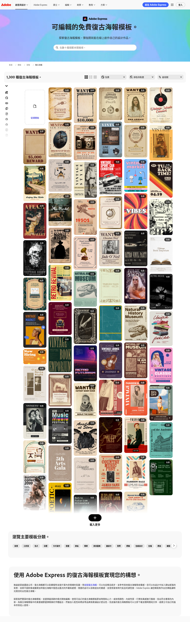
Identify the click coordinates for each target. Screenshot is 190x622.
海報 (28, 65)
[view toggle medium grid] (90, 77)
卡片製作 (56, 546)
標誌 (159, 546)
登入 (180, 4)
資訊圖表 (96, 546)
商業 (79, 4)
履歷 (6, 167)
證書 (67, 546)
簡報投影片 (6, 162)
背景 (16, 546)
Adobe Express (40, 4)
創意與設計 (20, 4)
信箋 (150, 546)
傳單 (6, 130)
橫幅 (6, 103)
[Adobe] (6, 4)
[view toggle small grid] (86, 77)
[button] (172, 4)
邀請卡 (6, 146)
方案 (103, 4)
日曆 (45, 546)
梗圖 (168, 546)
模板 (19, 65)
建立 (55, 4)
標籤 (128, 546)
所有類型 (6, 98)
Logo (6, 151)
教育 (91, 4)
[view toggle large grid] (95, 77)
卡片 (6, 114)
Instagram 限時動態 (6, 140)
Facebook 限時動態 (6, 124)
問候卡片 (6, 135)
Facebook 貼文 (6, 119)
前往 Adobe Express (155, 4)
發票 (119, 546)
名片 (36, 546)
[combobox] (95, 48)
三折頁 (6, 108)
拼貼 (77, 546)
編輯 (67, 4)
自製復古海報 (90, 584)
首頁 (10, 65)
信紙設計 (139, 546)
